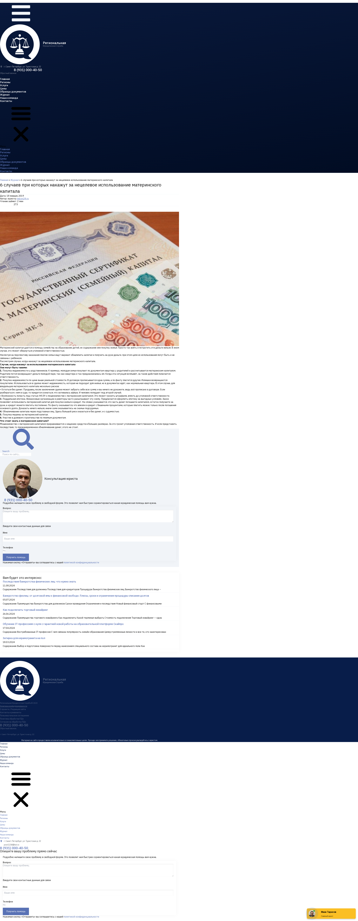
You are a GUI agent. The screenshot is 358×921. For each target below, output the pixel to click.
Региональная (54, 43)
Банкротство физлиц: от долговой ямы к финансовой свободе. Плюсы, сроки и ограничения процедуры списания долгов (76, 595)
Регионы (5, 82)
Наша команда (9, 98)
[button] (8, 73)
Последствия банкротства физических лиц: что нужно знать (39, 581)
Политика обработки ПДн (12, 719)
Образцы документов (13, 91)
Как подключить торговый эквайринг (25, 609)
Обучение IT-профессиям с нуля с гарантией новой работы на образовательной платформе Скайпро (63, 624)
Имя (5, 532)
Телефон (8, 547)
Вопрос (7, 508)
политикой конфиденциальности (81, 562)
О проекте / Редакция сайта (13, 709)
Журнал (5, 94)
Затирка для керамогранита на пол (24, 638)
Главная (5, 79)
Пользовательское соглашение (14, 715)
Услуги (4, 85)
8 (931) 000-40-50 (28, 70)
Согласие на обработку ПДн (13, 722)
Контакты (6, 101)
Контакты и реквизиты (10, 712)
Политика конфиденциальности (13, 706)
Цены (3, 88)
